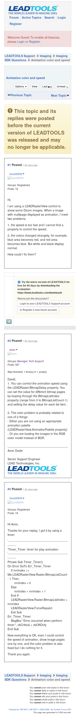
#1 (9, 165)
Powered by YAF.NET (18, 709)
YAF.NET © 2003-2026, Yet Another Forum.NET (50, 709)
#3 (9, 489)
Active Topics (32, 17)
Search (50, 17)
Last (45, 86)
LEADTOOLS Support (20, 56)
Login (62, 17)
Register (16, 24)
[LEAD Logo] (32, 469)
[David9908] (16, 177)
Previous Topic (21, 95)
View (34, 86)
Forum (14, 17)
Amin (12, 349)
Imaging (45, 56)
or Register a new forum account (38, 309)
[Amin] (12, 353)
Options (20, 86)
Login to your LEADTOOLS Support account (45, 303)
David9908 (15, 174)
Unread (61, 86)
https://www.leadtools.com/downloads (39, 292)
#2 (9, 340)
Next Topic (58, 95)
